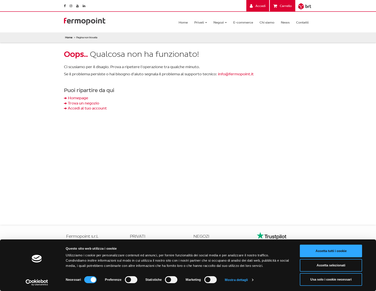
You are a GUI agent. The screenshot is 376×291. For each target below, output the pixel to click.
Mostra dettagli (236, 280)
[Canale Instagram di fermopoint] (71, 6)
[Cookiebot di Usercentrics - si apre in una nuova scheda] (37, 282)
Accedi (260, 6)
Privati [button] (199, 22)
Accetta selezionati (331, 265)
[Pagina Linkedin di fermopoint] (84, 6)
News (285, 22)
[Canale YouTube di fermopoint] (77, 6)
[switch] (131, 279)
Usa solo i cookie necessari (331, 279)
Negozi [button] (219, 22)
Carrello (285, 6)
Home (183, 22)
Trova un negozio (83, 103)
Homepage (78, 98)
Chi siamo (267, 22)
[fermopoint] (84, 20)
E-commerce (243, 22)
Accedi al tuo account (87, 108)
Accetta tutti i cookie (331, 251)
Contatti (302, 22)
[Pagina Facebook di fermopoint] (65, 6)
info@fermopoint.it (236, 74)
